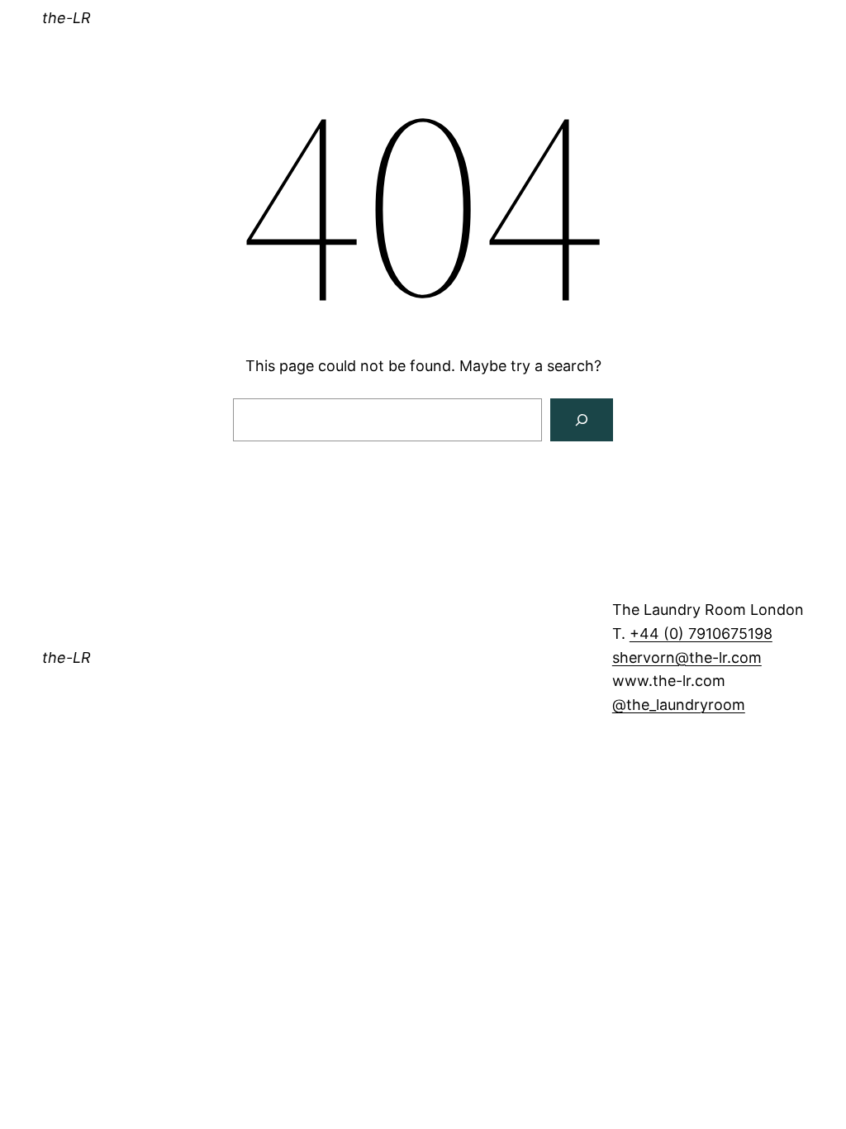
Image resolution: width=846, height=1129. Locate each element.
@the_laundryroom (678, 704)
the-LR (66, 17)
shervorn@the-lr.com (687, 657)
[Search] (581, 419)
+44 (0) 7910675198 (701, 633)
